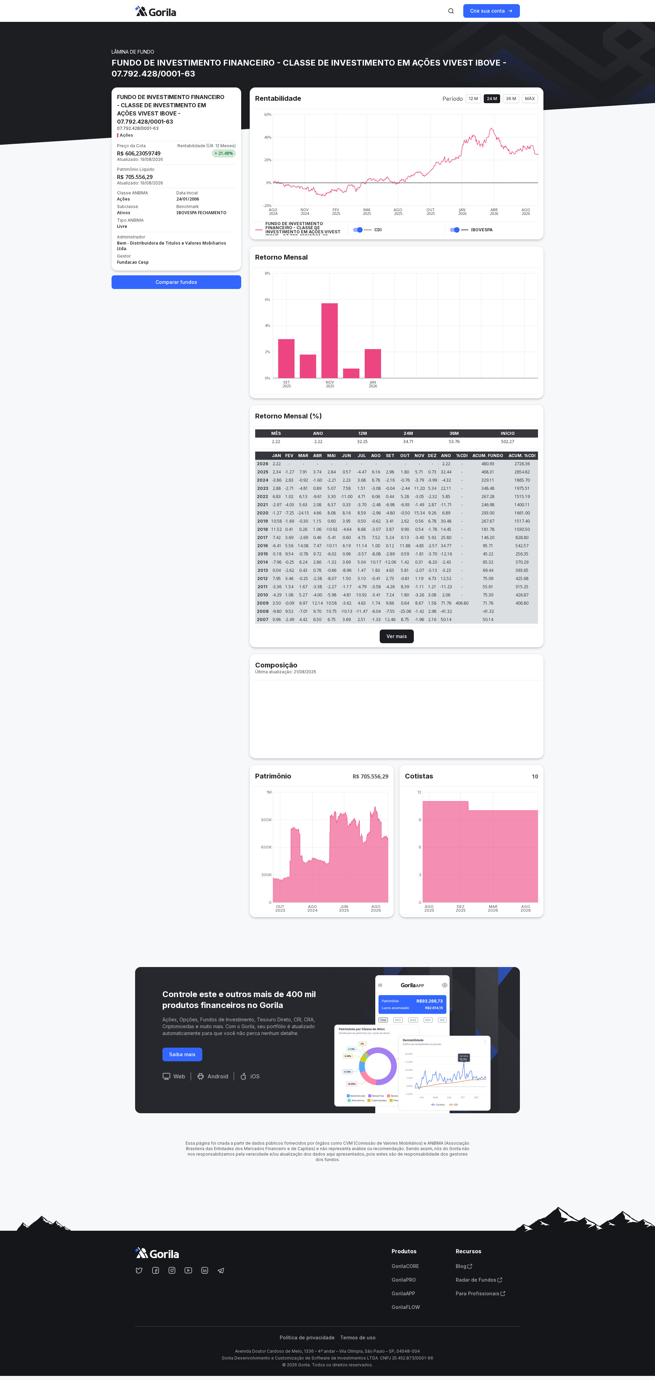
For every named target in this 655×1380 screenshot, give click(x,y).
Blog (461, 1266)
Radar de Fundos (476, 1280)
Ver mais (397, 636)
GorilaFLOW (406, 1307)
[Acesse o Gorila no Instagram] (172, 1270)
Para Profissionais (477, 1293)
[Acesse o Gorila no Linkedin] (205, 1270)
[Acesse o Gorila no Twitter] (139, 1270)
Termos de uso (358, 1337)
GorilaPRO (404, 1280)
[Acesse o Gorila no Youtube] (188, 1270)
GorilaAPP (403, 1293)
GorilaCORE (405, 1266)
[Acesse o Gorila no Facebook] (155, 1270)
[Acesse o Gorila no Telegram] (221, 1270)
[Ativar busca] (451, 11)
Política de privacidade (307, 1337)
